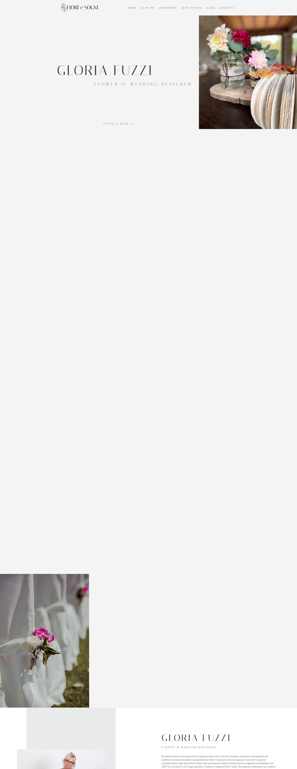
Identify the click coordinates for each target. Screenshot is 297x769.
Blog (211, 7)
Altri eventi (191, 7)
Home (132, 7)
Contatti (226, 7)
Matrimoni (168, 7)
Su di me (148, 7)
